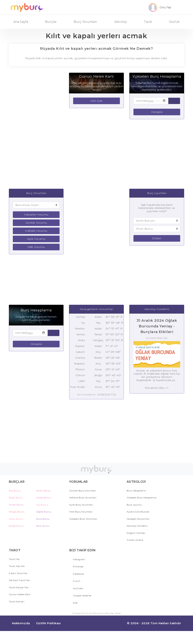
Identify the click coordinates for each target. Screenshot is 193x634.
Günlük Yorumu (36, 222)
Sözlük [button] (174, 22)
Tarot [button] (148, 22)
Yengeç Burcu (17, 511)
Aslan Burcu (16, 518)
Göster (157, 238)
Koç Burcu (15, 490)
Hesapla (156, 112)
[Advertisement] (37, 129)
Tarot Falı (14, 559)
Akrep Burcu (43, 497)
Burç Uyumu (134, 504)
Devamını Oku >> (156, 388)
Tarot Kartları (16, 601)
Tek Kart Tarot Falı (19, 580)
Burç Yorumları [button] (85, 22)
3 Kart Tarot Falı (18, 573)
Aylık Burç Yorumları (81, 504)
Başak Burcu (16, 525)
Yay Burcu (42, 504)
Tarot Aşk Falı (17, 566)
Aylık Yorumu (36, 239)
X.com (76, 581)
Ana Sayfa (20, 22)
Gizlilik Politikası (48, 623)
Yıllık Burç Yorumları (81, 511)
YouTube (77, 588)
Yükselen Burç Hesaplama (141, 497)
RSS (74, 602)
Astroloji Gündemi (137, 525)
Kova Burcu (43, 518)
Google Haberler (82, 595)
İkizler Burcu (16, 504)
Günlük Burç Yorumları (82, 490)
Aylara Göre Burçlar (138, 511)
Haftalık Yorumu (36, 230)
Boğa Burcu (16, 497)
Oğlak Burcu (43, 511)
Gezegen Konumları (138, 518)
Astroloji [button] (120, 22)
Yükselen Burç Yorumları (83, 518)
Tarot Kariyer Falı (18, 587)
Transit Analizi (135, 540)
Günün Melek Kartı (20, 594)
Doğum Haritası (136, 533)
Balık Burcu (43, 525)
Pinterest (77, 566)
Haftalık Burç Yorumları (82, 497)
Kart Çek (96, 100)
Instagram (78, 559)
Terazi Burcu (43, 490)
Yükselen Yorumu (36, 214)
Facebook (78, 573)
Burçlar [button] (51, 22)
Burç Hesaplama (136, 490)
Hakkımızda (21, 623)
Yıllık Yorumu (36, 247)
